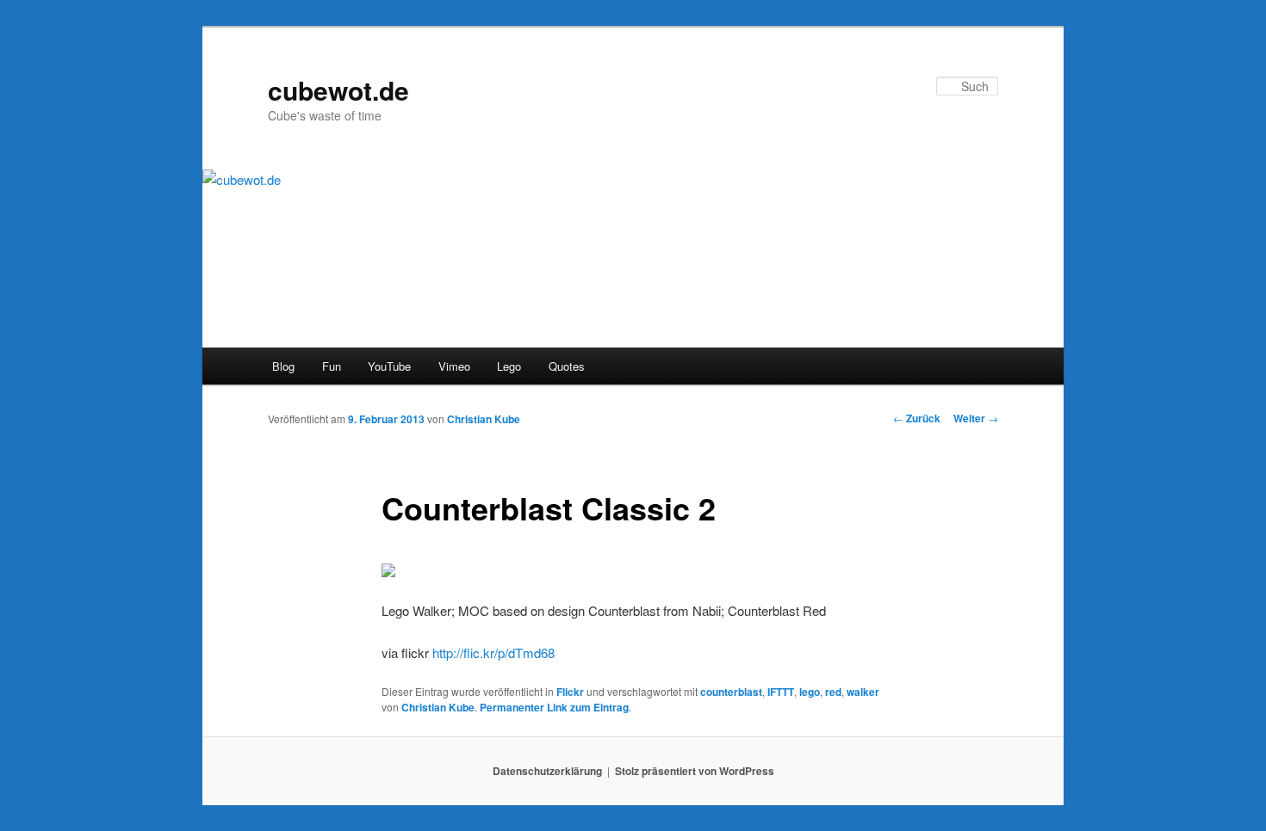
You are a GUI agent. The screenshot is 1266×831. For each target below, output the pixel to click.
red (833, 691)
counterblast (731, 691)
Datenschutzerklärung (547, 771)
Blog (283, 366)
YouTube (389, 366)
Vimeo (454, 366)
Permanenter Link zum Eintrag (554, 707)
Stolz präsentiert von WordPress (694, 771)
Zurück (916, 418)
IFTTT (780, 691)
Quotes (567, 366)
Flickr (570, 691)
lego (809, 691)
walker (863, 691)
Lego (509, 366)
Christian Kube (483, 419)
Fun (331, 366)
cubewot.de (338, 89)
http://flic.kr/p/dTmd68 (493, 652)
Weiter (975, 418)
